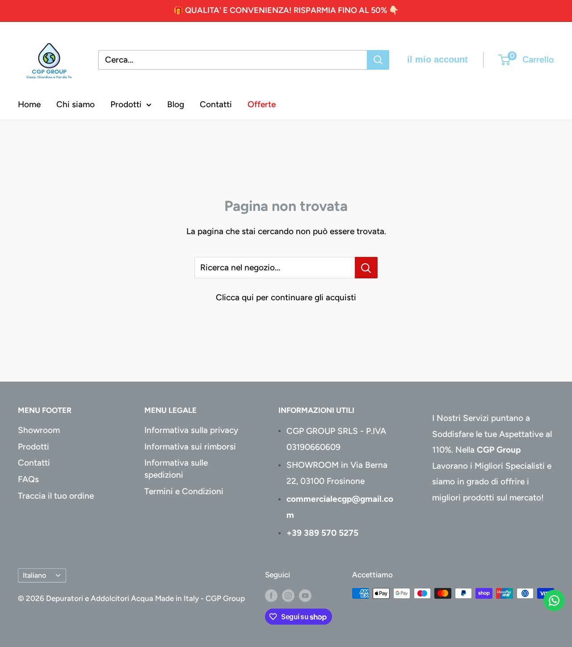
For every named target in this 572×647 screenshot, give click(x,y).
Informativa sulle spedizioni (176, 469)
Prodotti (126, 104)
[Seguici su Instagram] (288, 595)
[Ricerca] (378, 60)
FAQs (28, 479)
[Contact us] (554, 600)
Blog (175, 104)
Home (29, 104)
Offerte (262, 104)
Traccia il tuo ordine (56, 496)
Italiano (34, 575)
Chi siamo (75, 104)
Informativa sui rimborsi (190, 446)
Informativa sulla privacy (191, 430)
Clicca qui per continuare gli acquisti (286, 297)
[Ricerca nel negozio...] (366, 267)
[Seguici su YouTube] (305, 595)
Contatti (216, 104)
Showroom (39, 430)
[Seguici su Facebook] (271, 595)
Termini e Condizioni (183, 491)
